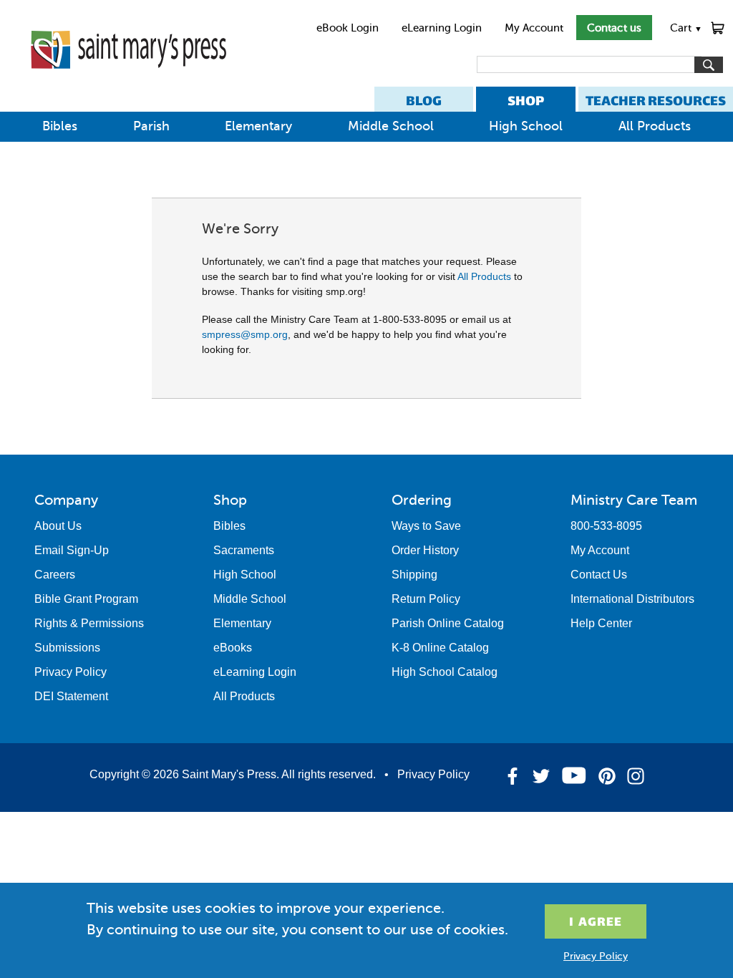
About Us (58, 526)
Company (66, 499)
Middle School (391, 126)
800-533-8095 (606, 526)
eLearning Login (442, 27)
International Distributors (632, 599)
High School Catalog (444, 672)
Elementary (258, 126)
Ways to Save (426, 526)
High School (526, 126)
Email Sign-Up (71, 550)
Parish (151, 126)
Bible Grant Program (86, 599)
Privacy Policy (70, 672)
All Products (654, 126)
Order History (425, 550)
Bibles (59, 126)
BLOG (424, 100)
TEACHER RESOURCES (656, 100)
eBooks (232, 647)
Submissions (67, 647)
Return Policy (426, 599)
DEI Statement (71, 696)
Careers (54, 574)
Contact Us (599, 574)
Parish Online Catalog (448, 623)
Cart (686, 27)
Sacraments (243, 550)
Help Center (601, 623)
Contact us (614, 27)
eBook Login (347, 27)
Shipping (414, 574)
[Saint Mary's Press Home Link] (128, 80)
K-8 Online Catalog (440, 647)
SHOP (526, 100)
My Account (534, 27)
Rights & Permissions (89, 623)
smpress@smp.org (245, 334)
